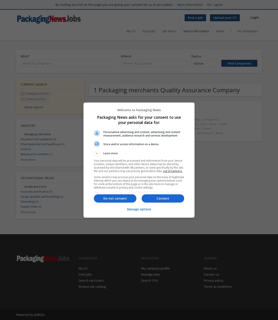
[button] (139, 153)
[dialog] (139, 160)
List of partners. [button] (172, 171)
